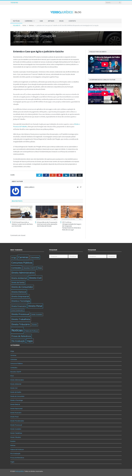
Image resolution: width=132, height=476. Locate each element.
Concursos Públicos (21, 262)
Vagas (30, 340)
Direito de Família (17, 282)
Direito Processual (20, 314)
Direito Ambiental (19, 278)
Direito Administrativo (23, 272)
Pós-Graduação (18, 341)
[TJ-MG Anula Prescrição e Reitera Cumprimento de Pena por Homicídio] (21, 213)
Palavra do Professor (31, 331)
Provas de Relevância (21, 336)
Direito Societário (36, 314)
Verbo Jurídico (19, 42)
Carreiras (28, 21)
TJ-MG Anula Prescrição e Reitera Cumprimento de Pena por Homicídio (22, 224)
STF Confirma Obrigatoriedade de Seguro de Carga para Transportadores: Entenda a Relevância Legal (71, 226)
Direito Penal (35, 305)
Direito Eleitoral (18, 292)
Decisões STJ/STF (29, 268)
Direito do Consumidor (22, 287)
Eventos (34, 325)
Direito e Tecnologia (20, 301)
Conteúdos (16, 267)
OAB (41, 21)
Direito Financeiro (18, 306)
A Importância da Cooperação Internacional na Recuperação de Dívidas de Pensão (47, 3)
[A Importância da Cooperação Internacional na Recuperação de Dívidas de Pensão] (47, 213)
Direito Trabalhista (20, 319)
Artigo (13, 257)
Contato (72, 21)
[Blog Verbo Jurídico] (66, 11)
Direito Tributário (20, 324)
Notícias (16, 21)
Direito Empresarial (20, 296)
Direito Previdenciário (17, 310)
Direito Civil (35, 277)
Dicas (61, 21)
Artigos (51, 21)
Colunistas (35, 257)
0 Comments (48, 42)
